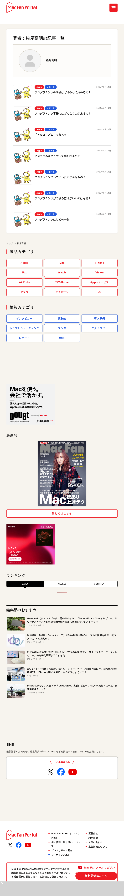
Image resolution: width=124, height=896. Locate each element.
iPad (24, 272)
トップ (9, 243)
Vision (99, 272)
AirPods (24, 282)
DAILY (25, 584)
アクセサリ (62, 292)
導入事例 (99, 318)
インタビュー (24, 318)
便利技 (62, 318)
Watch (62, 272)
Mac (62, 262)
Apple (24, 262)
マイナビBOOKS (60, 854)
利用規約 (93, 838)
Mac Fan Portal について (65, 833)
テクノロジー (100, 328)
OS (100, 292)
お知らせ (56, 838)
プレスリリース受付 (62, 850)
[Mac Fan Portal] (21, 7)
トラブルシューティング (24, 328)
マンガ (62, 328)
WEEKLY (62, 584)
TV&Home (62, 282)
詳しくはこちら (62, 513)
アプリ (24, 292)
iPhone (99, 262)
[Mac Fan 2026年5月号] (62, 473)
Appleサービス (99, 282)
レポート (24, 338)
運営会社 (93, 833)
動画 (62, 338)
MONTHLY (99, 584)
